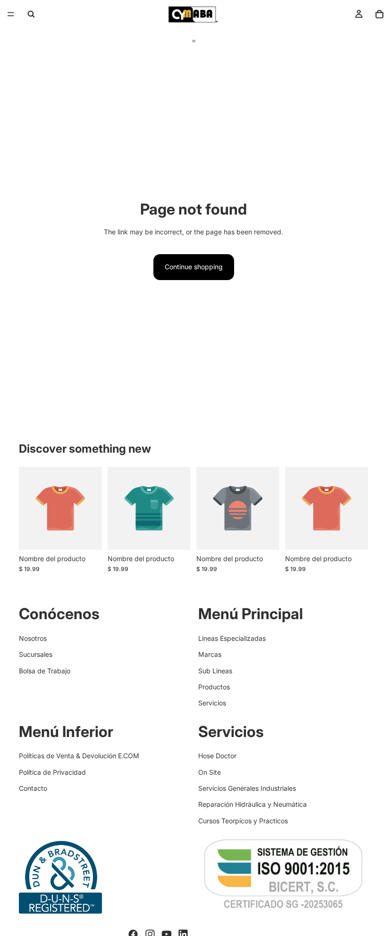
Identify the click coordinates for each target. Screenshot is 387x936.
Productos (214, 687)
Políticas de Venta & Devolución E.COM (79, 756)
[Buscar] (31, 14)
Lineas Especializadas (232, 638)
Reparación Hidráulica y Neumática (252, 804)
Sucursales (35, 654)
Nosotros (33, 638)
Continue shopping (194, 267)
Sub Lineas (215, 670)
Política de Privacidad (52, 772)
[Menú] (11, 14)
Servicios (212, 703)
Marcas (209, 654)
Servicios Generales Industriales (247, 788)
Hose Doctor (217, 756)
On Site (209, 772)
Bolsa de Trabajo (44, 670)
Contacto (33, 788)
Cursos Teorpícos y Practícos (243, 821)
